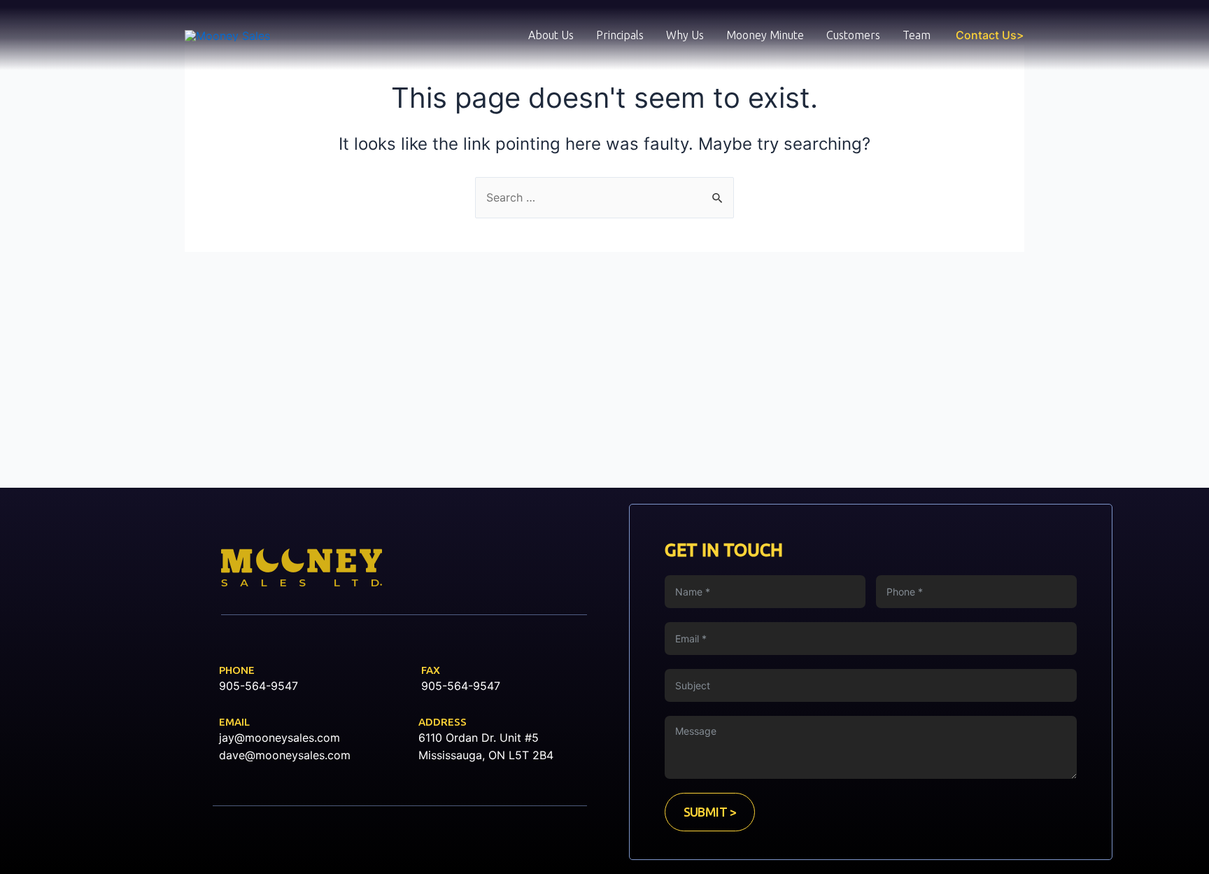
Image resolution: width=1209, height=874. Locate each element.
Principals (620, 35)
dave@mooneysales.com (285, 755)
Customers (853, 35)
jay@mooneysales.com (279, 738)
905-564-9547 (258, 686)
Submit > (710, 812)
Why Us (685, 35)
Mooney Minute (765, 35)
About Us (551, 35)
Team (917, 35)
